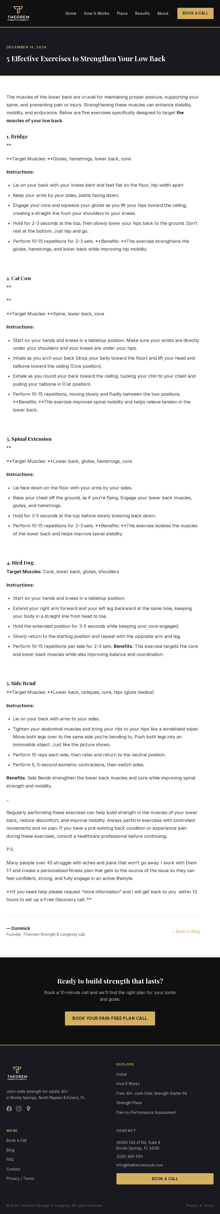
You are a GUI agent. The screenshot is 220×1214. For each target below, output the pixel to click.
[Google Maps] (28, 1110)
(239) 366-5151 (129, 1156)
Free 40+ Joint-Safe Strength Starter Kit (151, 1093)
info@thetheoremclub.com (139, 1165)
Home (70, 13)
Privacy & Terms (200, 1206)
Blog (10, 1150)
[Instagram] (18, 1110)
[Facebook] (9, 1110)
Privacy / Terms (20, 1178)
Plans (122, 13)
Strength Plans (129, 1102)
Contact (13, 1169)
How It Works (96, 13)
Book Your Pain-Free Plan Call (109, 1018)
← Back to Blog (185, 931)
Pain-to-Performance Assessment (146, 1112)
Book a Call (195, 13)
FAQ (10, 1159)
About (162, 13)
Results (142, 13)
